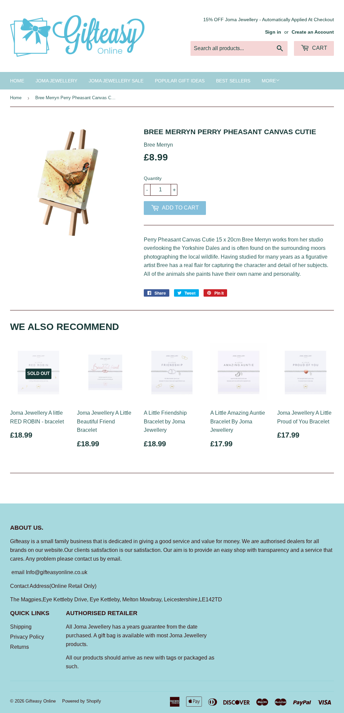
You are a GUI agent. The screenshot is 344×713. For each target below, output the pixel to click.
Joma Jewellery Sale (116, 80)
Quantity (153, 178)
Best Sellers (233, 80)
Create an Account (313, 32)
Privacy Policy (27, 637)
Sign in (273, 32)
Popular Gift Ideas (180, 80)
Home (17, 80)
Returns (19, 647)
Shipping (21, 627)
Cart (319, 48)
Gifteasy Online (41, 701)
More (269, 80)
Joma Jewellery (56, 80)
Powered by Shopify (81, 701)
